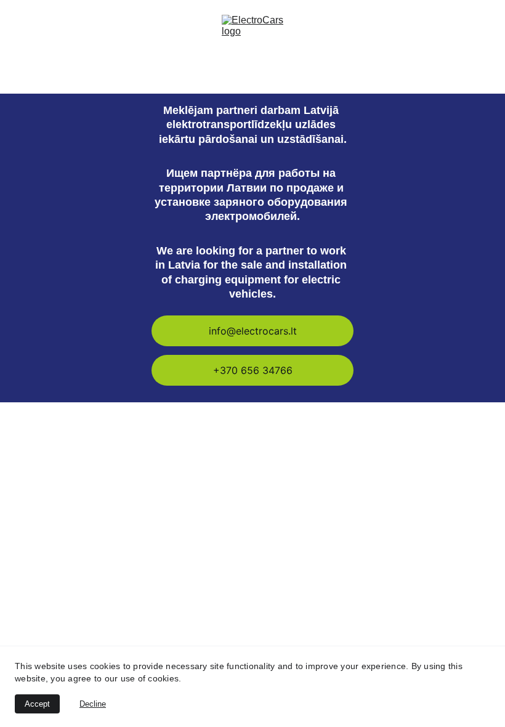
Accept (37, 704)
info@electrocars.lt (253, 331)
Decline (92, 704)
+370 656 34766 (253, 370)
